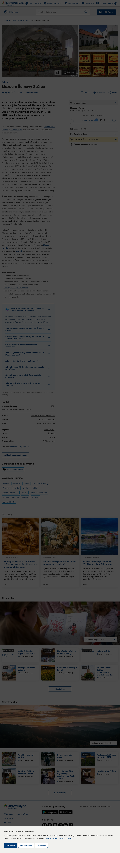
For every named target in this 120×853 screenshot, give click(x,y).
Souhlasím (10, 845)
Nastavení (41, 845)
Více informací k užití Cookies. (59, 838)
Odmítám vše (26, 845)
